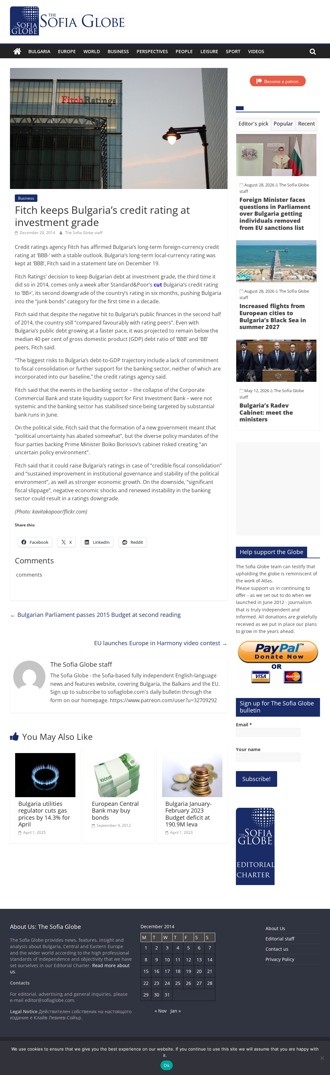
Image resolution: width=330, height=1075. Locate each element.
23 (156, 983)
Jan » (175, 1011)
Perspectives (152, 51)
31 (167, 995)
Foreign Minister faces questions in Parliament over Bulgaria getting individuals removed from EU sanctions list (274, 213)
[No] (322, 1058)
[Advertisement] (278, 488)
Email (244, 724)
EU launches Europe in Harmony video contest (161, 643)
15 (146, 971)
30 (156, 995)
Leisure (209, 51)
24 (167, 983)
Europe (67, 51)
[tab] (253, 125)
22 (146, 983)
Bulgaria (39, 51)
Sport (233, 51)
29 (146, 995)
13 (199, 960)
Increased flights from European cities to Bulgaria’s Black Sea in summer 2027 (272, 316)
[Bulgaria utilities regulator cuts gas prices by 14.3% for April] (45, 756)
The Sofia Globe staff (83, 232)
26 (188, 983)
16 (156, 971)
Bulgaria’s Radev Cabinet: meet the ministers (266, 412)
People (184, 51)
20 (199, 971)
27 (199, 983)
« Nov (161, 1011)
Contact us (277, 949)
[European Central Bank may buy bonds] (119, 756)
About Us (275, 928)
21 (209, 971)
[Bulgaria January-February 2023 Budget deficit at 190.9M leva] (192, 756)
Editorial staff (280, 939)
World (91, 51)
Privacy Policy (280, 959)
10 (167, 960)
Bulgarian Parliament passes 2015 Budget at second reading (95, 614)
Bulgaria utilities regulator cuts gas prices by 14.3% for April (44, 814)
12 (188, 960)
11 (177, 960)
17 (167, 971)
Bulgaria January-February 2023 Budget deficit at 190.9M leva (188, 814)
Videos (256, 51)
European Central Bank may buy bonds (115, 810)
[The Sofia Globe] (17, 51)
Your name (248, 749)
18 (177, 971)
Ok (167, 1065)
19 (188, 971)
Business (118, 51)
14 (209, 960)
